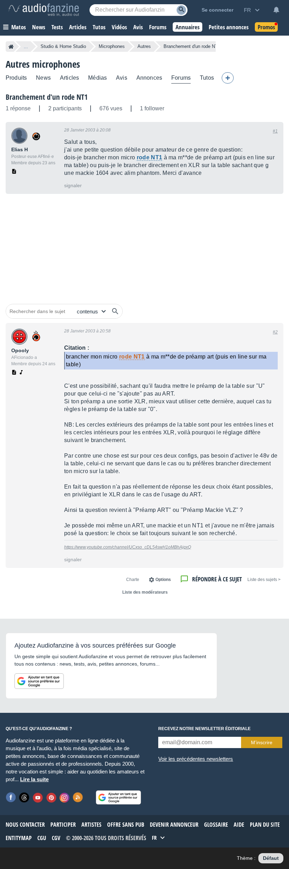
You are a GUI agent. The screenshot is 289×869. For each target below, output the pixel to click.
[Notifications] (276, 10)
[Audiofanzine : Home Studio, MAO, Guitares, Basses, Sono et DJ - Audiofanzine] (43, 10)
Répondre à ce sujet (217, 579)
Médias (97, 78)
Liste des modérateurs (145, 592)
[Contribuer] (228, 78)
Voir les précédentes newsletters (195, 759)
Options (163, 579)
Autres (144, 46)
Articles (69, 78)
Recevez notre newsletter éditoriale (204, 728)
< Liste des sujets (264, 579)
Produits (16, 78)
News (43, 78)
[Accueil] (11, 46)
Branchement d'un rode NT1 (47, 97)
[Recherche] (181, 10)
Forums (181, 78)
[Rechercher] (115, 311)
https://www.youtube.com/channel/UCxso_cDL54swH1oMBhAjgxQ (127, 547)
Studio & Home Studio (63, 46)
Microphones (112, 46)
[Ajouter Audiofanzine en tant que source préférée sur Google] (39, 681)
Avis (121, 78)
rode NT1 (149, 157)
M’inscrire (261, 742)
